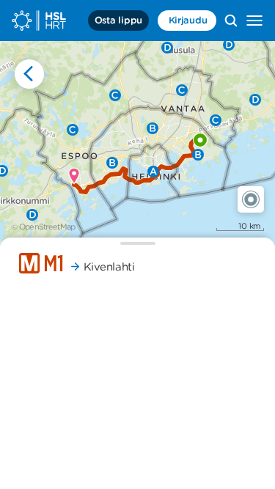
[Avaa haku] (231, 20)
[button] (251, 199)
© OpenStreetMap (43, 226)
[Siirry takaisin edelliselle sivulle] (29, 74)
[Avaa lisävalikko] (254, 20)
